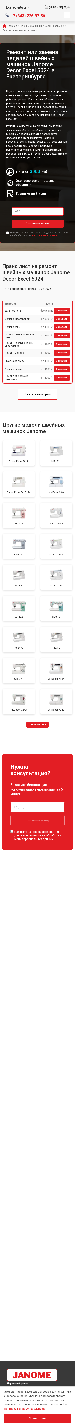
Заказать (62, 310)
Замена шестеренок (17, 318)
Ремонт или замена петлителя (16, 377)
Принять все (37, 1418)
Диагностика (13, 310)
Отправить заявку (38, 223)
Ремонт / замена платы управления (19, 344)
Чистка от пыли (14, 361)
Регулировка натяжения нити (19, 336)
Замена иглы (13, 327)
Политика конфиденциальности (25, 1408)
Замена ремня (13, 369)
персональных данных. (44, 235)
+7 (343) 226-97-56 (28, 15)
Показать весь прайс (37, 394)
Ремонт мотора (14, 352)
